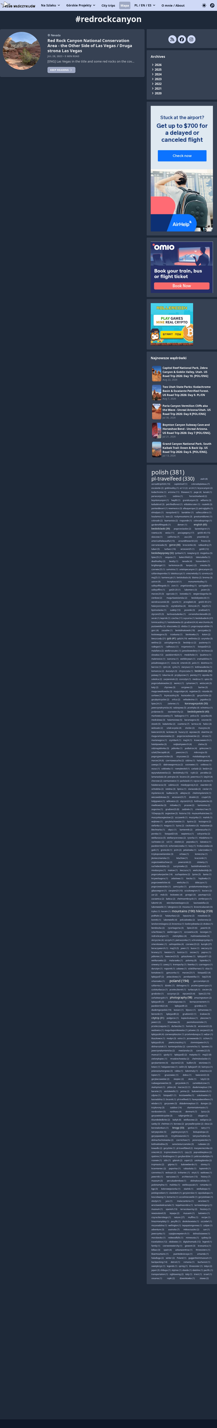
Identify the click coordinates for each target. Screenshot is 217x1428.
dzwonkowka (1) (187, 1278)
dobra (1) (187, 1075)
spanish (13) (171, 1209)
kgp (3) (154, 1188)
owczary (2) (206, 948)
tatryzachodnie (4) (201, 1136)
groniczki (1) (166, 850)
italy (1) (188, 1274)
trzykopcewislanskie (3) (162, 854)
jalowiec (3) (193, 1030)
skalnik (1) (188, 1188)
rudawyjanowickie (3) (161, 1083)
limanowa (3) (174, 1022)
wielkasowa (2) (191, 1119)
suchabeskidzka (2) (160, 866)
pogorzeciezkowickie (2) (188, 736)
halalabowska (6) (175, 622)
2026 (158, 65)
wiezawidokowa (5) (160, 797)
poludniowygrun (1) (160, 662)
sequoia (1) (170, 557)
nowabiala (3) (204, 915)
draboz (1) (208, 923)
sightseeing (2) (177, 1274)
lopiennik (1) (205, 1168)
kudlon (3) (191, 1062)
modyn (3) (171, 1038)
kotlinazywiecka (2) (203, 801)
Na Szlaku (48, 5)
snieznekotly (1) (193, 573)
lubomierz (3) (190, 589)
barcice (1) (156, 667)
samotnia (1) (172, 569)
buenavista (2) (171, 520)
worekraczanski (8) (160, 601)
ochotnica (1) (206, 707)
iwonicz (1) (179, 683)
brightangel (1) (158, 565)
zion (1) (174, 585)
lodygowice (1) (158, 801)
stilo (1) (167, 1160)
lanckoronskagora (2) (161, 923)
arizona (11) (173, 492)
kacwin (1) (166, 911)
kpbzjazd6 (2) (181, 1005)
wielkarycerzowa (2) (176, 837)
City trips (108, 5)
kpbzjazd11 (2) (204, 956)
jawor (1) (185, 948)
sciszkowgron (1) (192, 890)
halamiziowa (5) (174, 719)
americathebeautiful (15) (163, 540)
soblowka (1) (167, 768)
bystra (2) (191, 821)
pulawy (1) (156, 675)
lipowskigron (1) (202, 528)
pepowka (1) (192, 841)
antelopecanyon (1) (188, 569)
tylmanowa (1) (204, 1009)
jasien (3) (205, 589)
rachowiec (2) (157, 841)
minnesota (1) (192, 1237)
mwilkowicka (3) (158, 805)
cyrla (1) (176, 667)
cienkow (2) (156, 597)
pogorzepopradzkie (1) (202, 626)
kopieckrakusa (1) (189, 1018)
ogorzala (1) (171, 593)
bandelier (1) (188, 512)
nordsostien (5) (158, 1111)
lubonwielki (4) (170, 919)
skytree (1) (177, 1270)
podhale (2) (156, 915)
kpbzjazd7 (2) (157, 976)
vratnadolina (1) (204, 658)
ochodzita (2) (157, 789)
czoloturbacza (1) (159, 989)
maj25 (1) (155, 577)
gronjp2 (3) (190, 894)
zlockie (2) (190, 728)
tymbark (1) (180, 553)
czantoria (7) (183, 723)
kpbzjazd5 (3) (157, 1001)
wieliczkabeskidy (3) (202, 870)
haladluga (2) (157, 1258)
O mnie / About (173, 5)
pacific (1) (208, 1270)
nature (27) (179, 1217)
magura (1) (169, 825)
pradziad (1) (204, 610)
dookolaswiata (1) (190, 1221)
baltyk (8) (177, 1119)
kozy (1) (192, 845)
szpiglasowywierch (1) (179, 1233)
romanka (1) (205, 1184)
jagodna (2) (205, 699)
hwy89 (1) (175, 500)
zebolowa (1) (177, 878)
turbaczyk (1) (194, 989)
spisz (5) (208, 679)
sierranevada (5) (159, 545)
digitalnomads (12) (192, 1241)
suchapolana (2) (182, 874)
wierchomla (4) (206, 622)
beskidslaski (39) (160, 528)
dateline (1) (197, 1270)
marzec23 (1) (188, 972)
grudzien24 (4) (191, 622)
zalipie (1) (207, 1225)
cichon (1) (207, 1038)
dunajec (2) (206, 1103)
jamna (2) (184, 1091)
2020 (158, 93)
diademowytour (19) (202, 1087)
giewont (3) (190, 1245)
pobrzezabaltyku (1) (203, 1156)
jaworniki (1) (157, 1176)
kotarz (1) (155, 1066)
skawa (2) (204, 1278)
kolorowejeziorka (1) (170, 1188)
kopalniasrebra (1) (184, 1205)
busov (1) (195, 948)
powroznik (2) (184, 862)
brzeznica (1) (178, 923)
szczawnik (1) (181, 817)
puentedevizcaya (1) (182, 1253)
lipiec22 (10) (204, 993)
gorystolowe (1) (205, 1197)
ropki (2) (171, 1278)
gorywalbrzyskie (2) (194, 1123)
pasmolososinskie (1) (197, 1022)
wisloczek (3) (206, 683)
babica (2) (170, 898)
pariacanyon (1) (158, 496)
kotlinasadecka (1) (203, 667)
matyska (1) (194, 1054)
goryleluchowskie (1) (174, 821)
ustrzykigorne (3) (172, 642)
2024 (158, 74)
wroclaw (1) (203, 1201)
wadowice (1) (157, 1030)
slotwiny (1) (202, 862)
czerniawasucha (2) (175, 760)
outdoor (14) (176, 1107)
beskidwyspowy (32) (162, 553)
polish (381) (167, 472)
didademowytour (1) (188, 1103)
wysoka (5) (207, 675)
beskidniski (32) (203, 670)
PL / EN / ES (142, 5)
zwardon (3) (206, 784)
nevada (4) (187, 561)
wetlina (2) (156, 642)
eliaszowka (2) (173, 626)
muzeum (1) (157, 1209)
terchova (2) (207, 650)
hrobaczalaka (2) (205, 845)
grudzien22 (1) (189, 1014)
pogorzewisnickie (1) (161, 886)
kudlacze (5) (172, 793)
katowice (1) (204, 1213)
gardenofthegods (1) (161, 524)
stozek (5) (156, 723)
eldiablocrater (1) (192, 504)
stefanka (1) (157, 825)
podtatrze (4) (191, 748)
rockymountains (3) (183, 516)
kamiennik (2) (186, 829)
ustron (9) (156, 581)
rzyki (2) (194, 772)
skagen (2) (203, 1115)
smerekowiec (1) (159, 944)
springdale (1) (205, 585)
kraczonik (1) (201, 858)
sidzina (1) (190, 760)
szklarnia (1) (157, 985)
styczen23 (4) (189, 993)
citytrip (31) (157, 1017)
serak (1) (155, 618)
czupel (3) (206, 797)
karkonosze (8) (176, 565)
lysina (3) (196, 874)
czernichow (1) (183, 1140)
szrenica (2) (207, 573)
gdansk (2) (177, 1160)
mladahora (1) (205, 837)
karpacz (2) (191, 565)
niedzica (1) (197, 679)
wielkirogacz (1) (174, 932)
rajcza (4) (197, 780)
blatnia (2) (197, 577)
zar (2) (154, 894)
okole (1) (192, 1079)
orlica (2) (176, 699)
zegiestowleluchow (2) (161, 862)
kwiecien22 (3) (202, 1075)
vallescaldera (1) (203, 512)
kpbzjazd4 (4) (157, 1034)
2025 (158, 69)
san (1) (206, 1229)
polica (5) (194, 715)
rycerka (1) (192, 837)
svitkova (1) (206, 764)
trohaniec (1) (184, 1172)
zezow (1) (194, 952)
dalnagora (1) (182, 985)
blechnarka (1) (158, 829)
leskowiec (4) (176, 894)
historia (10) (184, 813)
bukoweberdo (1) (189, 1164)
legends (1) (172, 1266)
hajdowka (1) (205, 878)
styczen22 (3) (177, 1062)
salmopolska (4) (176, 944)
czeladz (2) (196, 768)
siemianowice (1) (171, 780)
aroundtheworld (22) (188, 540)
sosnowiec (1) (191, 764)
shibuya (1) (165, 1270)
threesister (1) (196, 1266)
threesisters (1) (203, 1249)
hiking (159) (204, 911)
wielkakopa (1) (203, 1188)
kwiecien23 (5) (172, 956)
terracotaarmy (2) (188, 1209)
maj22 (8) (206, 1054)
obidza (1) (185, 626)
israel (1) (208, 1274)
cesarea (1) (156, 1278)
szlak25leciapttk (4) (160, 752)
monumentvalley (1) (197, 581)
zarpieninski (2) (170, 679)
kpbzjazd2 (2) (180, 1054)
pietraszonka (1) (183, 940)
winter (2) (170, 1258)
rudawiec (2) (204, 1144)
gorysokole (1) (182, 1083)
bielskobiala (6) (184, 577)
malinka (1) (175, 1184)
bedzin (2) (207, 768)
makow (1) (173, 870)
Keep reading (59, 70)
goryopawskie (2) (159, 1136)
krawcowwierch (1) (203, 740)
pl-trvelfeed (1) (184, 1099)
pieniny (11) (195, 675)
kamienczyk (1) (169, 577)
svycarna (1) (189, 618)
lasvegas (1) (205, 932)
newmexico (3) (175, 508)
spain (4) (168, 1249)
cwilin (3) (183, 1066)
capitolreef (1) (180, 484)
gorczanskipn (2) (201, 981)
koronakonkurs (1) (160, 1127)
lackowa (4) (171, 732)
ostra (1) (181, 1038)
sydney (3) (206, 1237)
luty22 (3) (205, 1079)
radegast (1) (157, 646)
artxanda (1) (203, 1253)
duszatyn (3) (171, 671)
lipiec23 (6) (192, 927)
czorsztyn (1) (185, 679)
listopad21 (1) (169, 1095)
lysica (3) (205, 1111)
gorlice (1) (192, 1127)
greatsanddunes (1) (203, 516)
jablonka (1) (176, 748)
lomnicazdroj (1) (159, 622)
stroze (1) (206, 736)
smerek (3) (185, 662)
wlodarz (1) (156, 1103)
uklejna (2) (185, 793)
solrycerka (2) (203, 833)
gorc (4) (155, 630)
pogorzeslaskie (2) (182, 528)
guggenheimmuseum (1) (200, 1258)
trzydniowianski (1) (180, 1136)
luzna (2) (180, 825)
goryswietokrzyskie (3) (161, 1115)
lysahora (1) (205, 654)
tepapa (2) (174, 1213)
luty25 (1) (206, 606)
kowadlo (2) (156, 1148)
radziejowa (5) (179, 707)
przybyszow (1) (182, 675)
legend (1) (207, 1241)
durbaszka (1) (177, 1026)
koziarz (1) (179, 1009)
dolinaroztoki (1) (159, 1046)
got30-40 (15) (204, 532)
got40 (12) (204, 549)
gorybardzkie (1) (185, 1156)
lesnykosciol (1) (174, 581)
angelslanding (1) (188, 585)
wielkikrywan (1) (187, 658)
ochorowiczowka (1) (178, 845)
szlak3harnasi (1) (196, 968)
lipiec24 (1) (156, 703)
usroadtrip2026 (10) (160, 484)
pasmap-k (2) (204, 894)
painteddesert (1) (159, 508)
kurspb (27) (206, 944)
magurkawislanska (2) (176, 597)
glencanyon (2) (205, 569)
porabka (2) (205, 772)
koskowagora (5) (159, 634)
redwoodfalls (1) (175, 1237)
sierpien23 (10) (176, 890)
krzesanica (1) (204, 1245)
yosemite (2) (203, 536)
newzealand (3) (158, 1213)
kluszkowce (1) (158, 1038)
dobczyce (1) (201, 882)
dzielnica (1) (206, 662)
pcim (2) (178, 850)
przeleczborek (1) (178, 989)
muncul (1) (156, 1054)
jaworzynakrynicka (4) (161, 707)
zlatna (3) (202, 744)
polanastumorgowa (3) (162, 1070)
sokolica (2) (156, 679)
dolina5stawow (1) (201, 1233)
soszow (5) (206, 719)
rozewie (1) (156, 1160)
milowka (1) (175, 805)
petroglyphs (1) (206, 508)
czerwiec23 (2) (192, 944)
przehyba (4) (193, 707)
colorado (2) (157, 520)
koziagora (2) (205, 821)
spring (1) (183, 1266)
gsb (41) (171, 638)
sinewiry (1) (156, 964)
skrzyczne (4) (157, 940)
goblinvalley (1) (172, 488)
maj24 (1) (187, 740)
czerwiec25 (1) (158, 569)
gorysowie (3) (170, 1103)
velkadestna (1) (190, 699)
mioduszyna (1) (158, 870)
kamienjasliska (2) (176, 1046)
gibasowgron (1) (159, 890)
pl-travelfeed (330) (172, 478)
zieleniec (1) (173, 703)
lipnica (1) (181, 789)
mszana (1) (187, 906)
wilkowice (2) (172, 801)
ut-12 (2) (184, 488)
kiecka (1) (190, 878)
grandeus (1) (200, 1005)
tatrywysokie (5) (158, 1131)
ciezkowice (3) (192, 825)
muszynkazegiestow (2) (162, 817)
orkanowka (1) (158, 981)
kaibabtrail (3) (157, 504)
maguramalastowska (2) (162, 736)
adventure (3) (157, 1229)
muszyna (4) (204, 728)
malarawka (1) (176, 960)
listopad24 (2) (204, 646)
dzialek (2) (194, 797)
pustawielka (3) (158, 626)
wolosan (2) (170, 1172)
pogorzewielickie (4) (160, 882)
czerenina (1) (157, 1172)
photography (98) (181, 997)
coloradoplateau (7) (200, 484)
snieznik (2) (156, 1152)
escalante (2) (157, 488)
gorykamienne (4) (159, 1062)
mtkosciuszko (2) (191, 1229)
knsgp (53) (178, 1127)
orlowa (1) (184, 854)
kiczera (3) (185, 776)
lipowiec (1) (207, 1046)
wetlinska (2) (194, 638)
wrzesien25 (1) (187, 549)
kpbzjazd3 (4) (157, 1042)
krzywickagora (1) (159, 878)
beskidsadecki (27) (204, 618)
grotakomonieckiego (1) (200, 886)
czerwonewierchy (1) (172, 1245)
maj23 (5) (174, 948)
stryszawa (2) (182, 756)
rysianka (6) (206, 715)
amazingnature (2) (203, 997)
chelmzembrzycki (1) (187, 898)
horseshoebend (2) (198, 496)
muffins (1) (193, 1217)
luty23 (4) (206, 976)
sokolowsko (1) (204, 1095)
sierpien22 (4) (206, 1030)
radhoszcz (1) (172, 646)
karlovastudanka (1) (176, 614)
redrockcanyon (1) (160, 936)
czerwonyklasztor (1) (174, 1034)
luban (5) (155, 549)
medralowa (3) (158, 719)
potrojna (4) (173, 776)
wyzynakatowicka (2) (161, 772)
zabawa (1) (181, 968)
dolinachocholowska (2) (162, 1140)
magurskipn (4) (181, 691)
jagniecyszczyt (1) (179, 1131)
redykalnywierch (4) (182, 744)
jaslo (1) (195, 662)
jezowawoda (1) (194, 1038)
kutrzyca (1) (207, 1066)
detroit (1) (175, 1262)
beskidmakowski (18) (185, 630)
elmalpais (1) (157, 512)
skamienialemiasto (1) (197, 1107)
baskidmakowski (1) (200, 866)
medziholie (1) (191, 654)
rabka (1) (179, 1070)
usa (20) (188, 536)
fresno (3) (205, 540)
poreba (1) (156, 833)
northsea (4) (175, 1111)
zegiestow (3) (171, 813)
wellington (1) (174, 1225)
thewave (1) (186, 492)
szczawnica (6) (191, 932)
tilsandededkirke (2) (160, 1119)
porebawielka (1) (191, 976)
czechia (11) (177, 618)
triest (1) (198, 1274)
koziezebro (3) (188, 695)
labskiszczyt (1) (178, 573)
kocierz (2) (207, 890)
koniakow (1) (157, 972)
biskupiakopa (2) (201, 1131)
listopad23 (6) (171, 833)
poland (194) (179, 980)
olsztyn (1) (156, 1201)
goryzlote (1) (169, 1148)
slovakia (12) (157, 654)
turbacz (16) (170, 549)
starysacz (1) (187, 667)
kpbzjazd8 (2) (172, 1014)
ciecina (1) (208, 780)
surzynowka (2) (180, 866)
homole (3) (191, 1026)
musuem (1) (189, 1213)
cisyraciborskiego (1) (161, 1217)
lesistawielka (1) (186, 1095)
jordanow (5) (157, 711)
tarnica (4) (196, 723)
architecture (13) (190, 1176)
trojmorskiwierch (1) (173, 1152)
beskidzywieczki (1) (200, 597)
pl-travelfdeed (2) (184, 1148)
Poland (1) (181, 1258)
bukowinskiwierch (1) (201, 1091)
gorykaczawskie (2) (160, 1079)
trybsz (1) (155, 911)
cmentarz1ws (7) (203, 809)
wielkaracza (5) (158, 837)
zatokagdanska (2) (203, 1160)
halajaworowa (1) (169, 1066)
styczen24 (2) (186, 801)
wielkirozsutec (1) (173, 650)
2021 (158, 88)
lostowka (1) (185, 593)
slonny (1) (205, 1164)
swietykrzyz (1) (158, 1266)
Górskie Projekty (78, 5)
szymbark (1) (175, 740)
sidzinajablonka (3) (160, 748)
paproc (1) (206, 952)
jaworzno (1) (182, 752)
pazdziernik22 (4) (159, 1005)
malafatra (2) (157, 650)
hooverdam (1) (203, 561)
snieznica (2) (206, 1070)
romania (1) (188, 1262)
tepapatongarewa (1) (192, 1225)
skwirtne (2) (206, 732)
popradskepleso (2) (203, 1152)
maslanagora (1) (159, 740)
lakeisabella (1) (203, 557)
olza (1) (208, 968)
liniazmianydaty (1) (160, 1221)
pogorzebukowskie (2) (161, 683)
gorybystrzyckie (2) (160, 699)
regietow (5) (195, 691)
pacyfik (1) (176, 1221)
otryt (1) (195, 1172)
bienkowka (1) (192, 634)
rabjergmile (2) (185, 1115)
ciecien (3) (207, 989)
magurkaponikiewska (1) (176, 1030)
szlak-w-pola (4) (174, 728)
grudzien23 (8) (172, 809)
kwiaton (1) (169, 952)
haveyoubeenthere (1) (202, 1099)
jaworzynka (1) (158, 1233)
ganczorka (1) (172, 972)
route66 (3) (207, 504)
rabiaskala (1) (189, 1168)
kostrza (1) (182, 952)
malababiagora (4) (201, 756)
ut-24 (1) (193, 488)
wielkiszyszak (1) (190, 1184)
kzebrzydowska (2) (194, 923)
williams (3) (206, 500)
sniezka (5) (205, 565)
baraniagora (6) (191, 719)
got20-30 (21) (205, 601)
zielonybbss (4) (180, 936)
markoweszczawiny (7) (162, 715)
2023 (158, 79)
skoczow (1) (156, 536)
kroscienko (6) (189, 545)
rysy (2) (188, 1152)
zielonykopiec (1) (159, 1058)
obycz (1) (172, 829)
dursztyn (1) (157, 968)
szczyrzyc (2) (173, 993)
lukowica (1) (205, 841)
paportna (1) (175, 1168)
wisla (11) (169, 532)
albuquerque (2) (190, 508)
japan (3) (155, 1270)
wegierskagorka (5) (202, 593)
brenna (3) (207, 577)
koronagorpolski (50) (196, 703)
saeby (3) (155, 1123)
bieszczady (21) (158, 638)
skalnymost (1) (158, 1087)
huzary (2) (183, 732)
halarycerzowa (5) (159, 606)
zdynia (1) (156, 1095)
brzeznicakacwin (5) (203, 906)
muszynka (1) (195, 817)
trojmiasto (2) (157, 1164)
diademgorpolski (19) (161, 1009)
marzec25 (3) (157, 593)
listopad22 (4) (204, 972)
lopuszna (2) (188, 915)
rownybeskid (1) (182, 768)
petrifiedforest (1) (174, 504)
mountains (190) (183, 911)
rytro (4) (167, 667)
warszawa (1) (172, 1176)
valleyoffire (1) (158, 589)
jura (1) (169, 1201)
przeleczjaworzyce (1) (201, 985)
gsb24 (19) (182, 638)
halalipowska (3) (159, 744)
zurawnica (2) (157, 898)
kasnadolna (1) (158, 1099)
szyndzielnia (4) (178, 606)
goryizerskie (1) (190, 1192)
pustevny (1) (205, 642)
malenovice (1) (158, 658)
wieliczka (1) (183, 882)
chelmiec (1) (167, 1123)
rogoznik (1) (169, 968)
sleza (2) (208, 1123)
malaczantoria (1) (185, 1201)
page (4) (198, 492)
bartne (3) (203, 687)
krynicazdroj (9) (171, 695)
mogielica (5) (206, 553)
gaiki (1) (155, 850)
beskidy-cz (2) (189, 642)
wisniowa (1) (205, 1062)
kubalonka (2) (169, 723)
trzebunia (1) (176, 634)
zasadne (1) (167, 630)
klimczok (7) (194, 606)
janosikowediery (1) (191, 650)
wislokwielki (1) (171, 1091)
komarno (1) (172, 1197)
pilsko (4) (171, 1087)
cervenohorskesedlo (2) (200, 614)
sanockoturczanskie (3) (183, 1144)
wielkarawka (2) (158, 960)
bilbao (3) (155, 1249)
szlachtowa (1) (158, 932)
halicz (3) (207, 723)
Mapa (125, 5)
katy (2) (154, 687)
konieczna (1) (201, 854)
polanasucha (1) (203, 829)
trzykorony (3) (157, 1107)
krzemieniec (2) (158, 1168)
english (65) (200, 524)
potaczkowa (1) (174, 976)
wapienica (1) (187, 833)
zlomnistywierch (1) (200, 1042)
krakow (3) (205, 1014)
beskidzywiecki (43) (198, 711)
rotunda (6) (207, 691)
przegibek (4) (190, 601)
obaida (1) (187, 1270)
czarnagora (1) (206, 964)
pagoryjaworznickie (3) (162, 756)
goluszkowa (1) (188, 956)
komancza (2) (157, 671)
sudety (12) (175, 610)
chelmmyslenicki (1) (202, 793)
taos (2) (169, 516)
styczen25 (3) (157, 614)
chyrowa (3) (169, 687)
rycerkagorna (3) (176, 927)
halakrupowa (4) (204, 760)
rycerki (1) (176, 601)
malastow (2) (206, 825)
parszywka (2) (204, 630)
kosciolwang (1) (158, 1197)
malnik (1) (207, 817)
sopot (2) (188, 1160)
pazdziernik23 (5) (159, 845)
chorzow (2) (156, 780)
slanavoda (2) (194, 789)
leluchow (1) (182, 858)
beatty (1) (173, 561)
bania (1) (207, 874)
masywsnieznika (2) (203, 1148)
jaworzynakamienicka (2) (163, 1050)
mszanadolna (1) (159, 1225)
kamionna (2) (204, 805)
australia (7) (174, 1229)
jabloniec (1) (157, 956)
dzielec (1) (170, 985)
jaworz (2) (156, 1022)
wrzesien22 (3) (205, 1026)
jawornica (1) (197, 776)
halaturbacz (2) (172, 915)
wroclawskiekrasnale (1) (162, 1205)
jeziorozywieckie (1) (201, 1140)
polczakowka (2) (187, 919)
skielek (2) (179, 841)
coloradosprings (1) (203, 520)
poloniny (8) (191, 960)
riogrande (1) (186, 520)
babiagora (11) (182, 715)
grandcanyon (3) (190, 500)
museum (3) (157, 1180)
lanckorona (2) (204, 919)
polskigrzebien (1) (159, 1192)
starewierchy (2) (175, 711)
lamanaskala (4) (158, 776)
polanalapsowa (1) (176, 1001)
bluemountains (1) (160, 1253)
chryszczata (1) (186, 671)
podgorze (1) (173, 1018)
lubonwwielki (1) (158, 906)
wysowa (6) (194, 732)
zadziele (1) (187, 809)
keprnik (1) (165, 618)
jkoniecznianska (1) (160, 858)
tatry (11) (205, 1127)
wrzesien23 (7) (179, 797)
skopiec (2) (179, 1079)
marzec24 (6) (157, 760)
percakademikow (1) (176, 1180)
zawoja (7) (156, 764)
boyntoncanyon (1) (160, 500)
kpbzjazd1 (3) (194, 1066)
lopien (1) (155, 1075)
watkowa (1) (206, 1172)
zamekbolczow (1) (201, 1083)
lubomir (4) (156, 902)
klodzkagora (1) (170, 1156)
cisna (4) (175, 662)
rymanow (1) (192, 683)
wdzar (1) (208, 1034)
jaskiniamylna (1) (159, 1184)
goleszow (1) (205, 748)
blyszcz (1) (191, 1009)
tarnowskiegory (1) (203, 1205)
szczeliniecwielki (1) (188, 1197)
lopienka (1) (205, 960)
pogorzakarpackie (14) (162, 874)
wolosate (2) (157, 728)
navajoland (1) (172, 512)
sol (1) (169, 841)
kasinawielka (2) (201, 902)
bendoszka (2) (158, 927)
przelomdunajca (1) (194, 1034)
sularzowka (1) (205, 850)
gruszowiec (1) (171, 1075)
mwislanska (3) (186, 1050)
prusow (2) (189, 805)
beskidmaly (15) (180, 772)
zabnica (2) (173, 784)
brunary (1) (156, 952)
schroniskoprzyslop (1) (202, 940)
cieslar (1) (207, 789)
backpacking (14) (159, 1262)
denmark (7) (191, 1111)
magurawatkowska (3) (161, 691)
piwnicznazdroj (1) (177, 1042)
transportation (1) (159, 1274)
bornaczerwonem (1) (199, 1001)
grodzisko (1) (157, 993)
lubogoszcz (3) (174, 906)
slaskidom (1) (175, 1192)
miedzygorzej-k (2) (189, 784)
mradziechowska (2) (179, 1058)
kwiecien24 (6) (158, 732)
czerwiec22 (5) (203, 1050)
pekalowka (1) (189, 850)
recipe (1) (205, 1217)
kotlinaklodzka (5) (159, 1144)
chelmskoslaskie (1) (201, 1058)
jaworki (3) (205, 927)
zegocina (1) (157, 809)
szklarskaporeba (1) (160, 573)
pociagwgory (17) (186, 532)
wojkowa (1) (157, 821)
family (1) (155, 1245)
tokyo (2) (208, 1266)
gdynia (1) (172, 1164)
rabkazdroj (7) (204, 545)
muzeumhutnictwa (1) (202, 813)
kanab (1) (207, 492)
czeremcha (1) (193, 1046)
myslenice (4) (157, 793)
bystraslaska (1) (158, 610)
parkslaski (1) (186, 780)
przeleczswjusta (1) (160, 1026)
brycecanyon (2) (205, 488)
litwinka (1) (193, 964)
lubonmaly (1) (191, 1070)
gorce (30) (174, 544)
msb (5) (163, 894)
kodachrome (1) (158, 492)
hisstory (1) (205, 1209)
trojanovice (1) (188, 646)
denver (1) (182, 524)
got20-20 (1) (175, 589)
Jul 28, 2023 (54, 56)
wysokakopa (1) (205, 1192)
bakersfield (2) (186, 557)
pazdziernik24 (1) (174, 654)
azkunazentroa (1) (183, 1249)
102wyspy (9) (157, 813)
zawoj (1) (167, 964)
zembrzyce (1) (205, 898)
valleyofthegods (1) (160, 585)
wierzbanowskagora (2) (178, 902)
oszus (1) (155, 768)
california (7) (173, 536)
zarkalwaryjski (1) (159, 997)
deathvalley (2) (158, 561)
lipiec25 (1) (156, 557)
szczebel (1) (206, 1221)
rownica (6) (156, 532)
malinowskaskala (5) (200, 936)
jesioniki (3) (189, 610)
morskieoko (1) (158, 1237)
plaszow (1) (205, 1018)
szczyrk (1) (170, 940)
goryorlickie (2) (204, 695)
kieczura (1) (185, 870)
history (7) (205, 1176)
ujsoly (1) (168, 1054)
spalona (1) (156, 1156)
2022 (158, 84)
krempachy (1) (179, 964)
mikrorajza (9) (200, 752)
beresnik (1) (157, 1014)
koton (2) (206, 634)
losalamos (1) (157, 516)
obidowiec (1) (175, 1241)
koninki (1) (156, 919)
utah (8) (204, 478)
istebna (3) (170, 789)
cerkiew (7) (156, 695)
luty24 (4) (208, 776)
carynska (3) (207, 638)
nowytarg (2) (193, 553)
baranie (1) (156, 1091)
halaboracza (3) (158, 784)
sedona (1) (178, 496)
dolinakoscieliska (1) (199, 1180)
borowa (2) (179, 1123)
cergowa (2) (186, 687)
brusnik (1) (171, 1099)
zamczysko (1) (179, 886)
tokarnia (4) (167, 675)
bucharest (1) (204, 1262)
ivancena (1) (173, 658)
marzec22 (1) (184, 1087)
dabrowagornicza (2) (173, 764)
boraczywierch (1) (159, 948)
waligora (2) (205, 1119)
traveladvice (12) (159, 1241)
